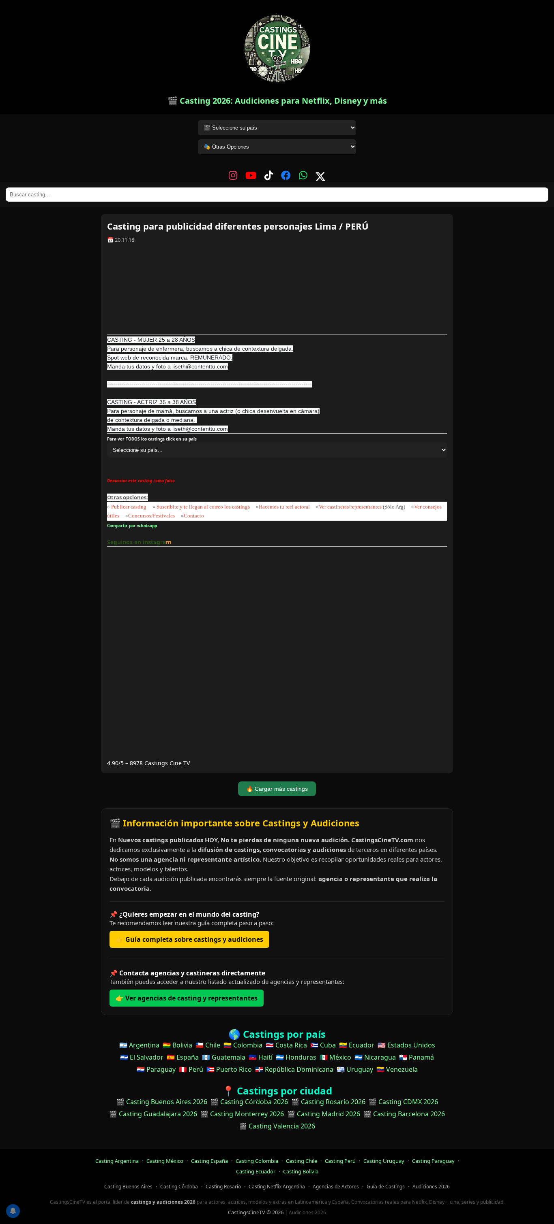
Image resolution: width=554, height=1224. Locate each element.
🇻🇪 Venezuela (397, 1069)
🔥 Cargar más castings (277, 788)
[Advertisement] (277, 291)
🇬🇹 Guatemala (223, 1057)
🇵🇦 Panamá (416, 1057)
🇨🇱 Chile (207, 1045)
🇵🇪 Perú (191, 1069)
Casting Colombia (257, 1160)
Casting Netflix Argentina (277, 1186)
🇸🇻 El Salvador (141, 1057)
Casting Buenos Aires (128, 1186)
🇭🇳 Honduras (296, 1057)
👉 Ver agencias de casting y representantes (187, 998)
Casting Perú (340, 1160)
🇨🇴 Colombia (242, 1045)
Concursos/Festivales (151, 516)
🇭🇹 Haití (261, 1057)
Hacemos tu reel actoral (284, 507)
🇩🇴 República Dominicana (294, 1069)
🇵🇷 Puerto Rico (229, 1069)
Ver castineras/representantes (350, 507)
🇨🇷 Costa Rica (286, 1045)
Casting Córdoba (179, 1186)
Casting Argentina (117, 1160)
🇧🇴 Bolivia (177, 1045)
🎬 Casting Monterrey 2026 (242, 1113)
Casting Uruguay (383, 1160)
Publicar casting (129, 507)
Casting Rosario (223, 1186)
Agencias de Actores (336, 1186)
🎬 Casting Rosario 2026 (328, 1101)
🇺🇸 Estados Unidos (406, 1045)
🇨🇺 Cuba (323, 1045)
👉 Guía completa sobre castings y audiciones (189, 939)
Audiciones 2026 (431, 1186)
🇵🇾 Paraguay (156, 1069)
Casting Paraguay (433, 1160)
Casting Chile (301, 1160)
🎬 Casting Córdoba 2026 (249, 1101)
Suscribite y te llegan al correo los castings (203, 507)
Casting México (164, 1160)
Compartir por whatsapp (133, 525)
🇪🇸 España (183, 1057)
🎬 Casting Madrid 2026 (323, 1113)
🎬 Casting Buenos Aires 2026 (161, 1101)
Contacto (194, 516)
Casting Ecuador (255, 1171)
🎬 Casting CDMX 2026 (403, 1101)
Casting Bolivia (300, 1171)
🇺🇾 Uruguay (355, 1069)
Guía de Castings (386, 1186)
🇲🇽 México (335, 1057)
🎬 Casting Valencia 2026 (277, 1126)
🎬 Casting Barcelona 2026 (404, 1113)
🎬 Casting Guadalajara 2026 (153, 1113)
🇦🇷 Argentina (139, 1045)
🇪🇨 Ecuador (356, 1045)
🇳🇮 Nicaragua (375, 1057)
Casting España (209, 1160)
